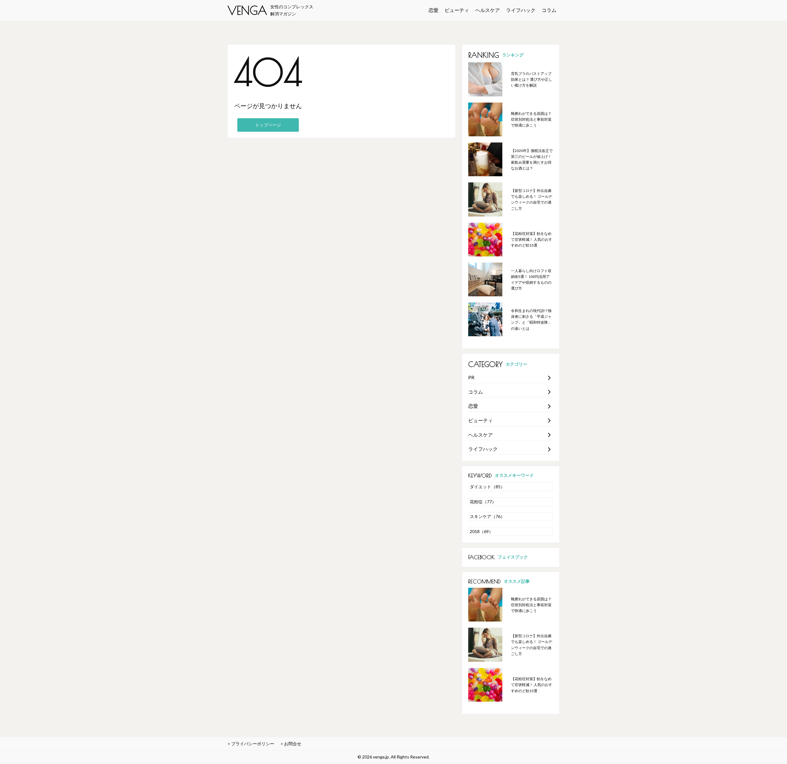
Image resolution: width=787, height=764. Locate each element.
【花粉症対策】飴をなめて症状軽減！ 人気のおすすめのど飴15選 (531, 239)
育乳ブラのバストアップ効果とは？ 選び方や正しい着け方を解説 (531, 79)
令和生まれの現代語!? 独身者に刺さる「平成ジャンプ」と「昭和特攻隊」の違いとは (531, 319)
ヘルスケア (487, 10)
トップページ (268, 124)
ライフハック (521, 10)
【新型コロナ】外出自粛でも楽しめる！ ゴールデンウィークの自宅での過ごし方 (531, 199)
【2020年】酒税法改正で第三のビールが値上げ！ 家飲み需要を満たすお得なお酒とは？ (532, 159)
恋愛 (433, 10)
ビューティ (457, 10)
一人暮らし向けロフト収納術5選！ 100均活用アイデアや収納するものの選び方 (531, 279)
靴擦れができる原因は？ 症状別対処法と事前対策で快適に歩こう (531, 119)
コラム (549, 10)
